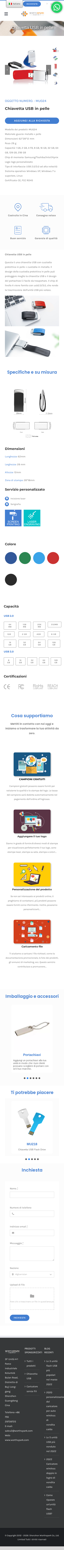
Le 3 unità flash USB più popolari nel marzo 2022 (51, 1373)
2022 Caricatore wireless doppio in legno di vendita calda (51, 1473)
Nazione (14, 1268)
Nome (14, 1188)
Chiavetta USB (32, 1376)
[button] (24, 1078)
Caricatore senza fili (32, 1389)
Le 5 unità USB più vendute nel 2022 (51, 1444)
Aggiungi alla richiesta (32, 120)
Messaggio (16, 1243)
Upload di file (17, 1284)
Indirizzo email (19, 1226)
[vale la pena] (32, 12)
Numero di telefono (20, 1207)
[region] (32, 1041)
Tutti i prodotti (31, 1363)
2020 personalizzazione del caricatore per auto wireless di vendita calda (51, 1411)
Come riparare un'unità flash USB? (50, 1504)
